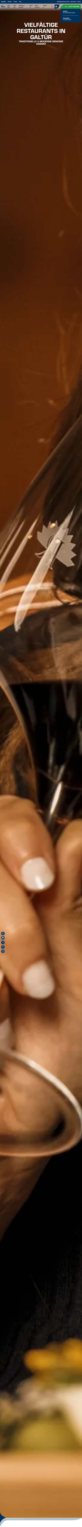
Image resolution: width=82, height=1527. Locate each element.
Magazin (73, 2)
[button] (52, 7)
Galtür (3, 2)
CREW (79, 2)
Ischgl (10, 2)
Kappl (15, 2)
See (20, 2)
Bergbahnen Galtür (63, 2)
